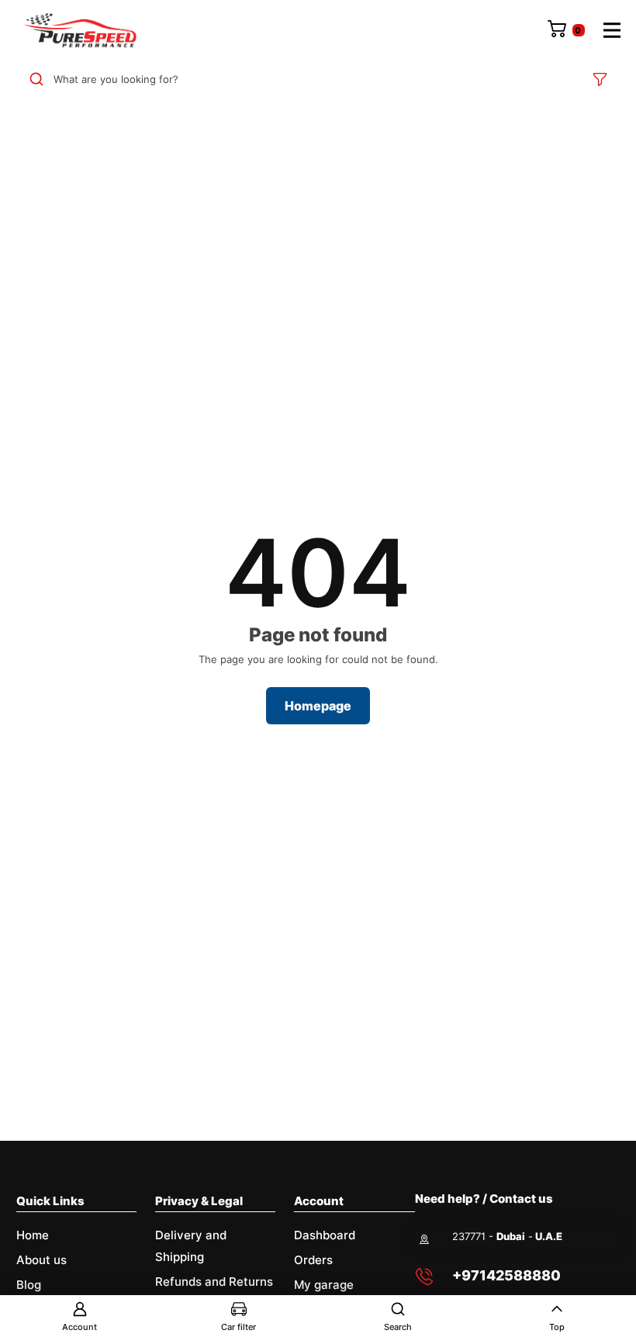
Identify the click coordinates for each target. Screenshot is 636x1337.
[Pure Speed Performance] (79, 30)
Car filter (238, 1326)
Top (557, 1326)
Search (398, 1326)
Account (79, 1326)
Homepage (318, 705)
